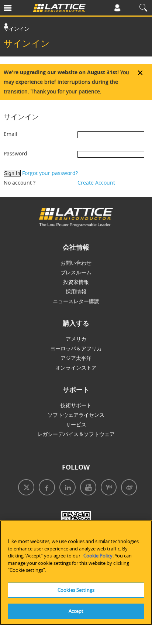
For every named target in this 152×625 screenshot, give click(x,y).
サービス (76, 424)
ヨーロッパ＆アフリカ (76, 348)
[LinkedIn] (66, 488)
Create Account (96, 182)
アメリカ (76, 338)
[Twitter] (24, 488)
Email (10, 133)
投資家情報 (76, 281)
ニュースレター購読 (76, 301)
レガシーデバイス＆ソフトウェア (76, 433)
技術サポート (76, 405)
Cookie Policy (98, 555)
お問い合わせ (76, 262)
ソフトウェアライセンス (76, 414)
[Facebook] (45, 488)
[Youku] (107, 488)
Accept (76, 611)
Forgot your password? (50, 172)
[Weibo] (127, 488)
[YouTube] (86, 488)
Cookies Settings (76, 590)
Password (15, 153)
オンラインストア (76, 367)
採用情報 (76, 291)
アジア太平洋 (76, 357)
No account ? (19, 182)
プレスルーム (76, 272)
